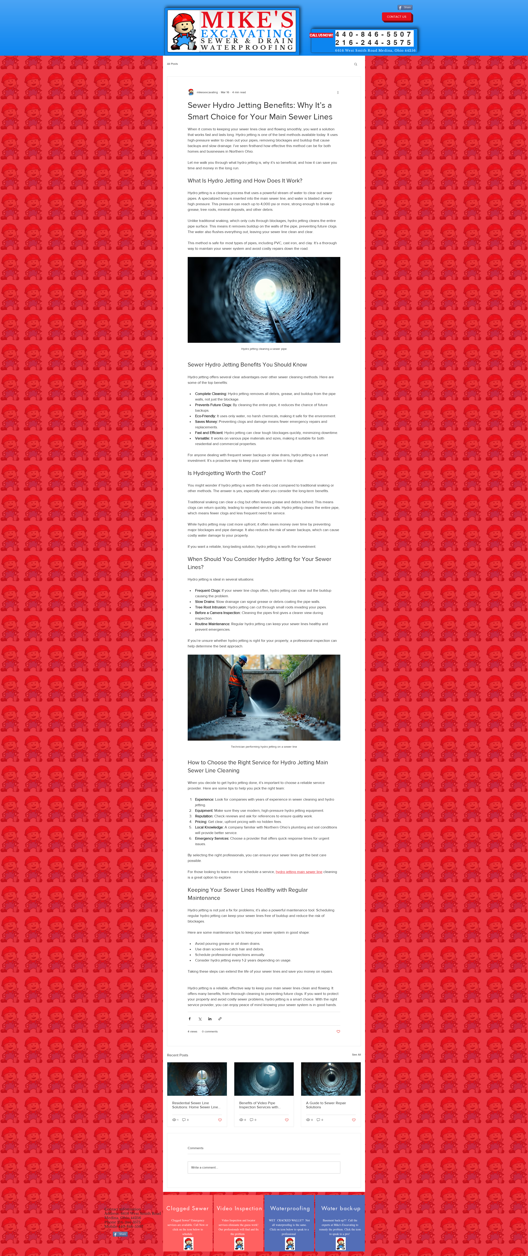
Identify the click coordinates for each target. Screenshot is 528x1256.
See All (356, 1054)
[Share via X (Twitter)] (200, 1019)
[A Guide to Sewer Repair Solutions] (331, 1079)
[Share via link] (220, 1019)
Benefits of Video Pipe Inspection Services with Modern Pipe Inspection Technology (258, 1105)
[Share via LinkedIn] (210, 1019)
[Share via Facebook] (190, 1019)
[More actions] (337, 92)
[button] (356, 64)
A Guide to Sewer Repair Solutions (326, 1105)
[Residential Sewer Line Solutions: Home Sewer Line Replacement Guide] (197, 1079)
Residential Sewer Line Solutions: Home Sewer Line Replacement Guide (195, 1105)
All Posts (172, 63)
